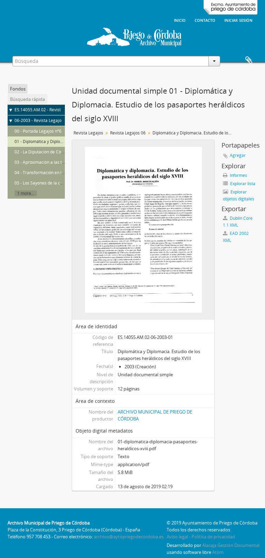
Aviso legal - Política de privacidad (201, 536)
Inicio (180, 19)
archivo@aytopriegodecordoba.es (129, 536)
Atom (218, 552)
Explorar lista (242, 184)
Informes (238, 175)
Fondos (18, 89)
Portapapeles (248, 60)
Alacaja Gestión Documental (230, 545)
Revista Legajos (88, 133)
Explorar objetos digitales (238, 195)
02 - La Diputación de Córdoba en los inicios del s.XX (64, 152)
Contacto (205, 19)
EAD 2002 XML (236, 236)
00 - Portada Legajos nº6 (37, 131)
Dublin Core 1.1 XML (238, 221)
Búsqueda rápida (27, 99)
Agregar (238, 155)
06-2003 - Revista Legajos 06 (41, 120)
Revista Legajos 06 (128, 133)
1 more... (25, 193)
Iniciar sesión (238, 19)
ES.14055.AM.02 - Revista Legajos (46, 110)
